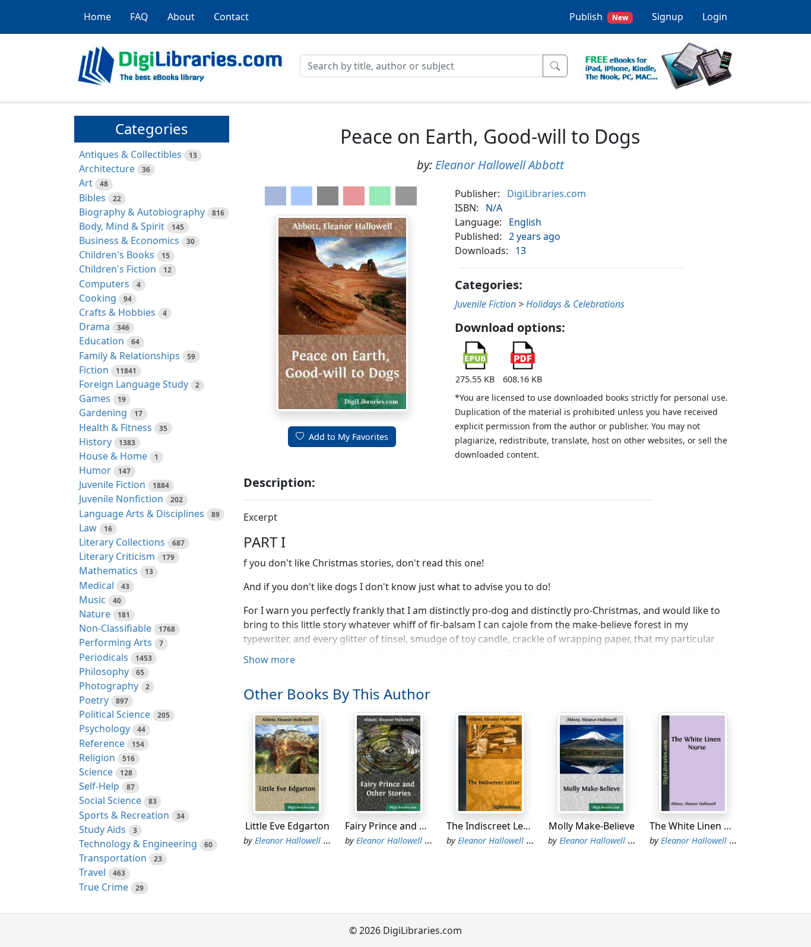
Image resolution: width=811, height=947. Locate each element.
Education (101, 340)
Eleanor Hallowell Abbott (499, 165)
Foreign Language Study (133, 384)
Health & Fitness (115, 427)
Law (88, 527)
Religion (97, 757)
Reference (102, 743)
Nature (94, 613)
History (95, 441)
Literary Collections (122, 542)
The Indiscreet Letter (493, 825)
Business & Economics (129, 240)
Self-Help (99, 786)
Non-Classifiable (115, 628)
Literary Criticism (117, 556)
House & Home (113, 456)
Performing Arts (115, 642)
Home (97, 16)
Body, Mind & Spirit (121, 226)
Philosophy (104, 671)
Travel (92, 872)
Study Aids (102, 829)
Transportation (113, 857)
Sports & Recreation (124, 815)
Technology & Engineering (138, 843)
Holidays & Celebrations (575, 304)
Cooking (97, 298)
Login (714, 16)
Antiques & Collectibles (130, 154)
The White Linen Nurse (700, 825)
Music (92, 599)
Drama (94, 326)
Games (94, 398)
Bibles (92, 197)
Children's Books (116, 254)
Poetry (94, 700)
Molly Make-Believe (592, 825)
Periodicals (103, 657)
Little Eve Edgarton (287, 825)
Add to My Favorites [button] (348, 436)
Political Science (114, 714)
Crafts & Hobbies (117, 312)
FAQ (139, 16)
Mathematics (108, 570)
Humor (95, 470)
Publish (598, 16)
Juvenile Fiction (112, 484)
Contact (231, 16)
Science (96, 771)
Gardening (103, 412)
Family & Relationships (129, 355)
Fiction (94, 369)
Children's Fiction (117, 268)
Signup (667, 16)
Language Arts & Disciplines (141, 513)
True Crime (103, 887)
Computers (104, 283)
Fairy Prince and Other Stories (412, 825)
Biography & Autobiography (142, 211)
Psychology (104, 728)
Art (86, 182)
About (181, 16)
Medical (96, 585)
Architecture (107, 168)
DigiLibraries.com (546, 193)
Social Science (110, 800)
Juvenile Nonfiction (121, 498)
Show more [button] (269, 659)
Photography (108, 685)
